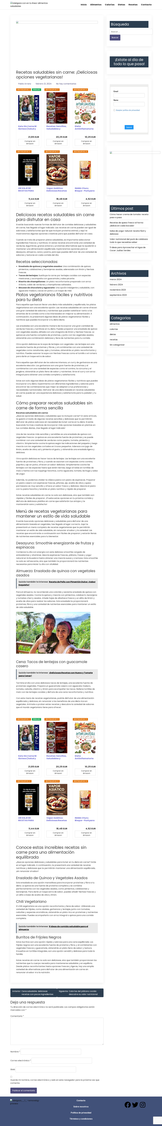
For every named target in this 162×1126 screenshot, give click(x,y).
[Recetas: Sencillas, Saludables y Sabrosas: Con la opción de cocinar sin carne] (56, 108)
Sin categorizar (117, 344)
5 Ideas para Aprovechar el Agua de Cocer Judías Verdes (128, 249)
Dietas (121, 4)
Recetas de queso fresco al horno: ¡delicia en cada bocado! (127, 224)
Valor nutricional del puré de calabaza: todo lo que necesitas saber (129, 241)
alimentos (115, 324)
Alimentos (95, 4)
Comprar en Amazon (30, 142)
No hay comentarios (66, 83)
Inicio (84, 4)
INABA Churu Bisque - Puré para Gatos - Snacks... (85, 189)
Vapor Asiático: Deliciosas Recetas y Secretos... (56, 189)
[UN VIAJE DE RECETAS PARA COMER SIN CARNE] (28, 170)
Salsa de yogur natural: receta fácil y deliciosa (128, 232)
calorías (114, 329)
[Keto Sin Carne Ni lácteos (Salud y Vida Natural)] (28, 108)
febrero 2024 (116, 284)
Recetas (133, 4)
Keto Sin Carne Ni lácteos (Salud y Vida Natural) (27, 127)
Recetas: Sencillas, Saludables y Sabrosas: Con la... (56, 127)
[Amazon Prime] (35, 133)
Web (12, 1069)
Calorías (109, 4)
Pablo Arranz (24, 83)
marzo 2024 (116, 279)
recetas (114, 339)
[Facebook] (128, 1105)
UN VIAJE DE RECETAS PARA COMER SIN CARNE (27, 189)
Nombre (15, 1051)
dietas (113, 334)
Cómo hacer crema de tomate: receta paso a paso (129, 216)
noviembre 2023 (118, 289)
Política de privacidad (81, 1113)
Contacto (146, 4)
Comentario (17, 1016)
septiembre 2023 (118, 295)
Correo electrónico (20, 1060)
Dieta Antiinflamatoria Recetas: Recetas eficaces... (84, 127)
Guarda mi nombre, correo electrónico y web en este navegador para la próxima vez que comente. (54, 1081)
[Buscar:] (131, 32)
